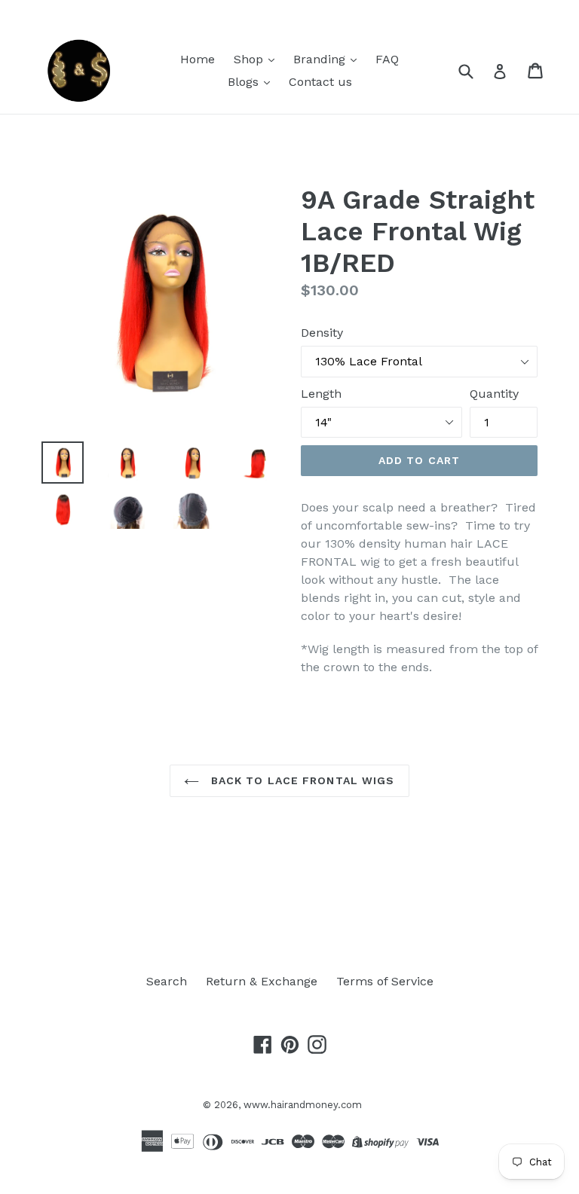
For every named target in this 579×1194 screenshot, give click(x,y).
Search (166, 981)
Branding (321, 59)
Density (322, 332)
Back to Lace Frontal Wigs (300, 780)
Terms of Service (384, 981)
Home (197, 59)
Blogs (245, 82)
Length (321, 393)
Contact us (320, 82)
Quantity (494, 393)
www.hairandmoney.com (303, 1104)
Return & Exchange (261, 981)
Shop (250, 59)
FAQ (387, 59)
